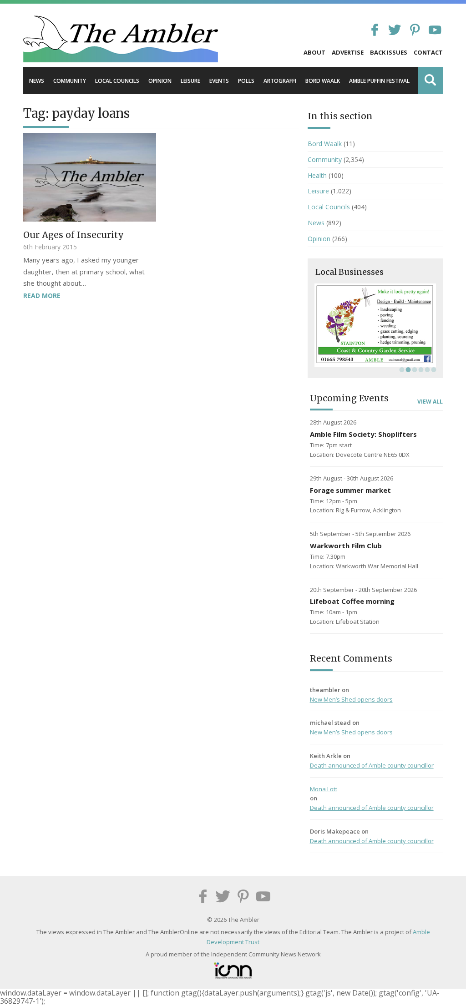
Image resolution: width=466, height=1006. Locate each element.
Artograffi (279, 81)
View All (430, 402)
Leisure (190, 81)
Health (317, 175)
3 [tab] (413, 369)
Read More (42, 295)
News (36, 81)
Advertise (348, 52)
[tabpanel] (375, 324)
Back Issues (388, 52)
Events (219, 81)
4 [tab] (420, 369)
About (314, 52)
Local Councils (117, 81)
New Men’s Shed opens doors (351, 699)
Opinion (160, 81)
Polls (246, 81)
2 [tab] (407, 369)
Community (69, 81)
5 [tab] (426, 369)
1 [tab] (401, 369)
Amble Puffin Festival (379, 81)
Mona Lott (323, 789)
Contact (428, 52)
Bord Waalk (322, 81)
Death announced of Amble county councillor (372, 765)
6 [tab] (433, 369)
